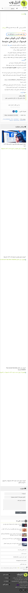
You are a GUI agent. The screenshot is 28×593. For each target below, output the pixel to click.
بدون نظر (4, 28)
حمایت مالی (5, 574)
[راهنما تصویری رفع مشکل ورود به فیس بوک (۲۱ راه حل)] (14, 142)
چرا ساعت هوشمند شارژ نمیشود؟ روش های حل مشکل (12, 524)
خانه (18, 568)
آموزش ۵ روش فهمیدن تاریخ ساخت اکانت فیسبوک (14, 257)
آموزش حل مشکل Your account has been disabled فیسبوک (16, 369)
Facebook (16, 119)
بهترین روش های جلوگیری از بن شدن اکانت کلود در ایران (11, 529)
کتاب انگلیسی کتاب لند (22, 550)
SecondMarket (6, 119)
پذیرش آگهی (5, 584)
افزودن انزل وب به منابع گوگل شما (15, 34)
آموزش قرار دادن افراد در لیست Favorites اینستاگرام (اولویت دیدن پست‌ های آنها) (11, 534)
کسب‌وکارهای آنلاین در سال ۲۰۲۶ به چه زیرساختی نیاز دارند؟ (11, 539)
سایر (23, 30)
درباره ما (6, 578)
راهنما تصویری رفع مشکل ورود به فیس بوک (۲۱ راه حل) (15, 145)
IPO (12, 119)
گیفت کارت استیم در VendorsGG (19, 557)
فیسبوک (11, 120)
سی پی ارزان (23, 553)
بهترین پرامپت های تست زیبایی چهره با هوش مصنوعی (12, 544)
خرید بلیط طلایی (23, 564)
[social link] (26, 590)
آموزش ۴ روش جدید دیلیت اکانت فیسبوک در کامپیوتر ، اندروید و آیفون (14, 481)
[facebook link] (13, 111)
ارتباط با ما (6, 581)
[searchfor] (2, 8)
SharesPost (23, 120)
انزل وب (18, 3)
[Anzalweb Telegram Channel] (17, 8)
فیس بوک (9, 45)
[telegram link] (16, 111)
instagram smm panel (21, 560)
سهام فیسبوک (16, 120)
